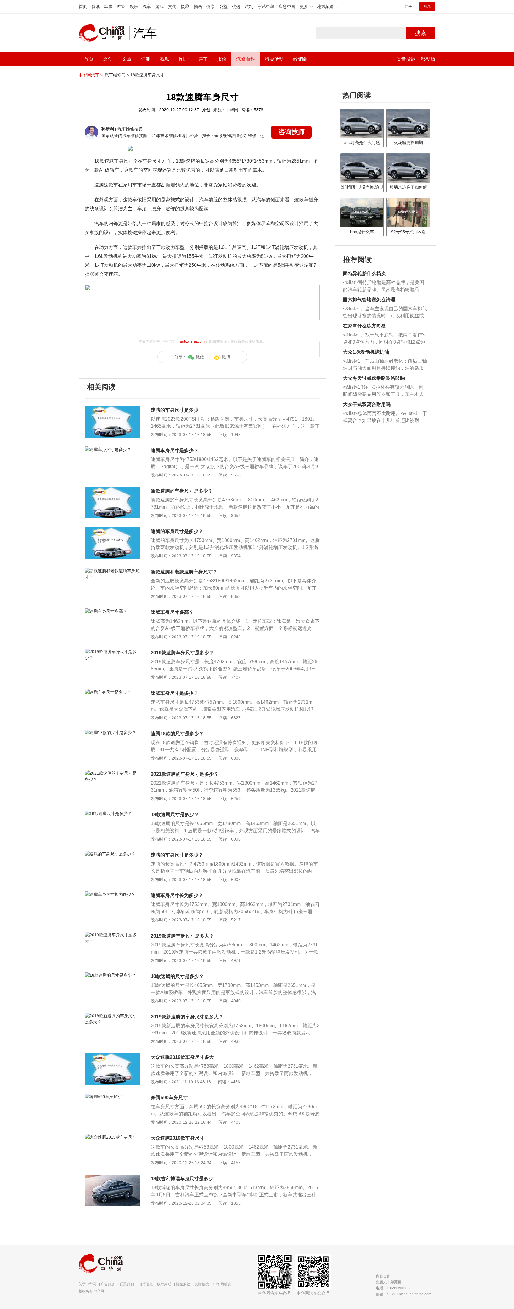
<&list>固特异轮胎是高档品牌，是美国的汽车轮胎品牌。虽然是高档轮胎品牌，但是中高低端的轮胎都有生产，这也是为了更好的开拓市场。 (383, 286)
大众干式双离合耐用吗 (367, 404)
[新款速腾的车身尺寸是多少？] (112, 489)
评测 (146, 59)
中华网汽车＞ (91, 75)
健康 (210, 6)
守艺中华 (266, 6)
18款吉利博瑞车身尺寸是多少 (182, 1178)
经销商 (300, 59)
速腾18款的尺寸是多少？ (177, 733)
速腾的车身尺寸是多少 (174, 410)
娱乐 (134, 6)
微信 (200, 357)
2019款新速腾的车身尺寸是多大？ (187, 1016)
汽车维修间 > (117, 75)
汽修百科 (245, 59)
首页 (83, 6)
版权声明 (164, 1284)
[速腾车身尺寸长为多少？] (112, 894)
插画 (198, 6)
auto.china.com (192, 341)
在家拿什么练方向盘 (364, 325)
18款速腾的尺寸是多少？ (177, 976)
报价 (222, 59)
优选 (236, 6)
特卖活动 (274, 59)
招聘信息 (145, 1284)
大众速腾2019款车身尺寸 (177, 1138)
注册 (408, 6)
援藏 (185, 6)
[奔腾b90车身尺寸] (112, 1096)
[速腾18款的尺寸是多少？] (112, 732)
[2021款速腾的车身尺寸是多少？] (112, 773)
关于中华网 (87, 1284)
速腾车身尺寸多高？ (172, 612)
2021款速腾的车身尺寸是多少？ (185, 774)
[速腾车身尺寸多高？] (112, 611)
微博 (226, 357)
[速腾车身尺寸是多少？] (112, 449)
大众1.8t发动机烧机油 (366, 352)
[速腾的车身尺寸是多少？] (112, 530)
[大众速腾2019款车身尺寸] (112, 1137)
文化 (172, 6)
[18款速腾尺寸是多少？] (112, 813)
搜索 (421, 33)
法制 (249, 6)
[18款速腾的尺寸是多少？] (112, 975)
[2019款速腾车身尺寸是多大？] (112, 934)
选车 (203, 59)
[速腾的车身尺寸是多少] (112, 409)
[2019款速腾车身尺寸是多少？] (112, 651)
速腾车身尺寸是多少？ (174, 450)
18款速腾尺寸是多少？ (175, 814)
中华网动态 (222, 1284)
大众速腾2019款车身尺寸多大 (182, 1057)
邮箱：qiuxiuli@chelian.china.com (403, 1294)
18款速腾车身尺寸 (147, 75)
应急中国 (287, 6)
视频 (165, 59)
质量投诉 (405, 59)
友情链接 (202, 1284)
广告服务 (108, 1284)
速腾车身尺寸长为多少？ (177, 895)
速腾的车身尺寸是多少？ (177, 531)
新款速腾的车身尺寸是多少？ (182, 490)
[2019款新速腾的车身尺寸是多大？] (112, 1015)
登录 (427, 6)
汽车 (146, 6)
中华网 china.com (104, 33)
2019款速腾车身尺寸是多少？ (182, 652)
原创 (107, 59)
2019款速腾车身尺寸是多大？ (182, 935)
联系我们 (127, 1284)
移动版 (428, 59)
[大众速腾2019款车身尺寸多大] (112, 1056)
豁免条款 (183, 1284)
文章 (126, 59)
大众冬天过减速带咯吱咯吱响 (374, 378)
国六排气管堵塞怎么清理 (369, 299)
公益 (223, 6)
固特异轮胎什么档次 (364, 273)
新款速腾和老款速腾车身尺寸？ (184, 571)
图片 (184, 59)
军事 (108, 6)
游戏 (159, 6)
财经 (121, 6)
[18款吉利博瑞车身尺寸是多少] (112, 1177)
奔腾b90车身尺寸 (169, 1097)
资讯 (95, 6)
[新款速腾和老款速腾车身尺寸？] (112, 570)
